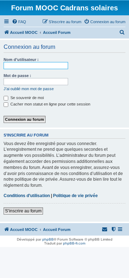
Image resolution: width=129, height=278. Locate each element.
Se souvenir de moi (26, 98)
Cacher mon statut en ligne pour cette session (49, 104)
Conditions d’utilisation (27, 195)
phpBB (48, 239)
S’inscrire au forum (23, 210)
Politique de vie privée (75, 195)
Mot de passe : (17, 75)
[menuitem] (19, 21)
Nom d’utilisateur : (21, 59)
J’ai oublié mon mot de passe (29, 89)
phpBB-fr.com (74, 243)
